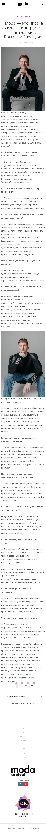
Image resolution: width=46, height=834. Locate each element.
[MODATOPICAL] (23, 4)
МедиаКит (23, 757)
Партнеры (23, 745)
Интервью (19, 16)
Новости (27, 16)
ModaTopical (28, 42)
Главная (23, 728)
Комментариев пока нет (16, 696)
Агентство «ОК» (23, 736)
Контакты (23, 749)
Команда (23, 753)
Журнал (23, 732)
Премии (23, 741)
